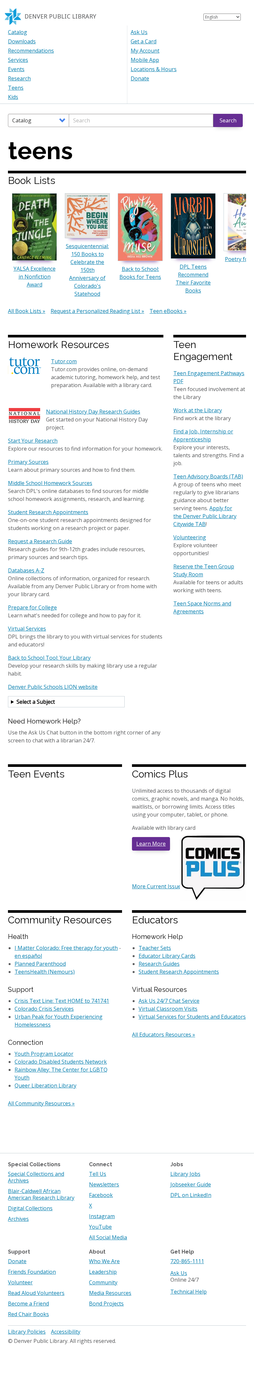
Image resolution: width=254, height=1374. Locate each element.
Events (16, 69)
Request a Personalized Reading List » (97, 311)
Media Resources (110, 1293)
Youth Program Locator (44, 1053)
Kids (13, 97)
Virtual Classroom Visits (168, 1008)
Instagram (102, 1216)
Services (18, 60)
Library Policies (27, 1331)
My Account (145, 50)
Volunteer (20, 1282)
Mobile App (145, 60)
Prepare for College (32, 607)
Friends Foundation (32, 1271)
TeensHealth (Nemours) (45, 971)
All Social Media (108, 1237)
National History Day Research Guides (93, 411)
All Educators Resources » (163, 1034)
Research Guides (159, 963)
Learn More (151, 843)
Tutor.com (64, 361)
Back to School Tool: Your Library (49, 657)
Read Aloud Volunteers (36, 1293)
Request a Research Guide (40, 541)
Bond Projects (106, 1303)
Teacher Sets (155, 948)
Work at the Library (197, 410)
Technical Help (188, 1291)
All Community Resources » (41, 1103)
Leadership (103, 1271)
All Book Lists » (26, 311)
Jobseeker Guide (190, 1184)
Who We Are (104, 1261)
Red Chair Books (28, 1314)
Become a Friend (28, 1303)
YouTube (100, 1226)
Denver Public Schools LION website (53, 686)
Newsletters (104, 1184)
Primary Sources (28, 461)
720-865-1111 (187, 1261)
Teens (15, 87)
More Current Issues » (160, 886)
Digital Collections (30, 1208)
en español (28, 955)
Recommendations (31, 50)
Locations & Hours (154, 69)
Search (228, 120)
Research (19, 78)
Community (103, 1282)
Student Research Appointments (48, 512)
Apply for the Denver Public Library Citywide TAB (204, 516)
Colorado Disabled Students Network (61, 1061)
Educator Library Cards (167, 955)
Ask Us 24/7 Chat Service (169, 1000)
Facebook (101, 1195)
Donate (140, 78)
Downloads (22, 41)
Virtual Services (27, 628)
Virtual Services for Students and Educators (192, 1016)
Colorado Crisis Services (44, 1008)
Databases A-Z (26, 570)
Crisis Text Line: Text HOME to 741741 (62, 1000)
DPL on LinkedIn (190, 1195)
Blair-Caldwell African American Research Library (41, 1194)
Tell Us (97, 1173)
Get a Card (143, 41)
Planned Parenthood (40, 963)
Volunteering (189, 537)
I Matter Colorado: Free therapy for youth (66, 948)
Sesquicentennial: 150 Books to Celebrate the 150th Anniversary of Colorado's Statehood (87, 270)
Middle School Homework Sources (50, 483)
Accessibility (65, 1331)
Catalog (17, 32)
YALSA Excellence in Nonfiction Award (35, 276)
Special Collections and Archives (36, 1177)
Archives (18, 1218)
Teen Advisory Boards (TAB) (208, 476)
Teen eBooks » (168, 311)
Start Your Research (33, 440)
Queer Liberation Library (45, 1085)
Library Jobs (185, 1173)
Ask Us (139, 32)
